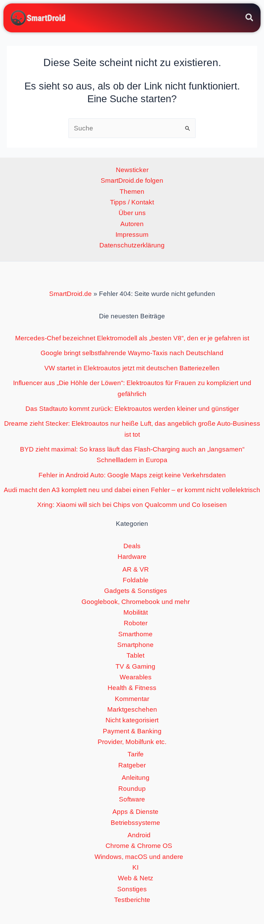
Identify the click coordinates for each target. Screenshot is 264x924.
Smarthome (135, 634)
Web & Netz (135, 878)
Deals (132, 546)
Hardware (132, 556)
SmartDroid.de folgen (132, 180)
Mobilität (135, 612)
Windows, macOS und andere (139, 856)
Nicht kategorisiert (132, 720)
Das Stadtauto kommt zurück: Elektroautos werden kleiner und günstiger (132, 408)
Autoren (132, 223)
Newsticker (132, 169)
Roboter (135, 623)
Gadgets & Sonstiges (135, 590)
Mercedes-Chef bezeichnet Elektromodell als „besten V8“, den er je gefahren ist (132, 338)
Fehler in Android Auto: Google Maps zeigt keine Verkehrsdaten (132, 475)
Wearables (136, 677)
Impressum (132, 234)
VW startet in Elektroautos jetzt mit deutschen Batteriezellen (132, 368)
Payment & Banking (132, 731)
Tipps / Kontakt (132, 202)
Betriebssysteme (135, 822)
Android (139, 835)
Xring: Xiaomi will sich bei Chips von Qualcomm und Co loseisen (132, 504)
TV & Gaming (135, 666)
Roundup (132, 788)
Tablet (135, 655)
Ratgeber (132, 765)
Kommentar (132, 698)
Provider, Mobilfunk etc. (132, 741)
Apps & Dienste (135, 811)
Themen (132, 191)
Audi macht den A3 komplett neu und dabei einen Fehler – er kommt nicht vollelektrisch (132, 489)
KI (135, 867)
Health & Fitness (132, 687)
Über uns (132, 212)
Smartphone (135, 644)
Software (132, 799)
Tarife (136, 754)
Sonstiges (132, 889)
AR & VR (135, 569)
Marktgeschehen (132, 709)
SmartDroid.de (70, 293)
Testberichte (132, 899)
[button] (249, 18)
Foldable (135, 580)
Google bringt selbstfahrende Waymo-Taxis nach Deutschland (132, 353)
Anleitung (136, 777)
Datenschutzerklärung (132, 245)
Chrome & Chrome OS (139, 845)
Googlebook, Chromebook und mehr (135, 601)
